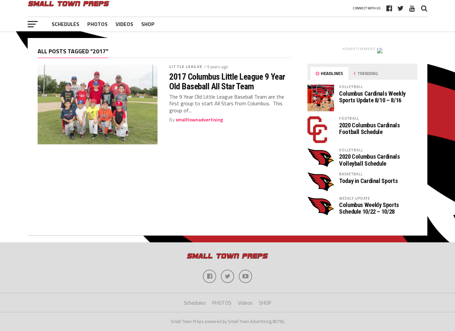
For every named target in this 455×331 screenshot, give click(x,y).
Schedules (65, 24)
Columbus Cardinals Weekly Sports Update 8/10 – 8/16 (372, 97)
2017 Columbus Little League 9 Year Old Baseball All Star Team (227, 81)
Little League (186, 66)
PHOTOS (97, 24)
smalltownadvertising (199, 119)
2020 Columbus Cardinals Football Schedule (369, 128)
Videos (124, 24)
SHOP (148, 24)
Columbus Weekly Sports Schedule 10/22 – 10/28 (369, 208)
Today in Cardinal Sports (368, 180)
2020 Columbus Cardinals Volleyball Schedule (369, 160)
